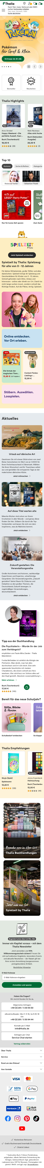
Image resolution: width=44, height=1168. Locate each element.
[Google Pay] (32, 1089)
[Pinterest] (27, 1119)
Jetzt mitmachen (20, 476)
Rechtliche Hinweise (22, 967)
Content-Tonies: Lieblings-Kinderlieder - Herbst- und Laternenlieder (32, 366)
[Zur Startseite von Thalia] (13, 3)
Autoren (7, 166)
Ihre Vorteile (6, 1069)
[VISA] (15, 1079)
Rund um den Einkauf (10, 1063)
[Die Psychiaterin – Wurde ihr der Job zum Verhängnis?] (22, 637)
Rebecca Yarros (11, 178)
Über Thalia (6, 1050)
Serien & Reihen (22, 166)
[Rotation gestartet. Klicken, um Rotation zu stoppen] (28, 66)
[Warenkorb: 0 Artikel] (39, 3)
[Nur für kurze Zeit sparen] (16, 207)
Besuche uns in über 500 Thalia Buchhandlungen (22, 830)
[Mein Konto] (29, 3)
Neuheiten (31, 83)
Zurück (34, 66)
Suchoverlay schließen (21, 9)
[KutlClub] (31, 1109)
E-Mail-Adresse (8, 972)
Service (4, 1057)
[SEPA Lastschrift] (14, 1089)
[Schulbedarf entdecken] (16, 720)
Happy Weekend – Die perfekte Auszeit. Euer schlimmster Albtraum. (13, 127)
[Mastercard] (28, 1079)
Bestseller (11, 83)
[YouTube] (22, 1129)
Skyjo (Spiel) (13, 773)
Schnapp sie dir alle (22, 43)
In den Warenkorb (27, 687)
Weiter (40, 66)
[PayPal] (29, 1099)
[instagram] (17, 1119)
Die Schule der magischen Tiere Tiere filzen (11, 366)
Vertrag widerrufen (22, 1043)
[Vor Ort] (24, 3)
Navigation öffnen (3, 10)
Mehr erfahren (8, 680)
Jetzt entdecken (20, 530)
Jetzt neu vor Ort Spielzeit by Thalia (22, 888)
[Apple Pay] (13, 1099)
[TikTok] (36, 1119)
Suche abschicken (14, 13)
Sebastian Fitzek (31, 178)
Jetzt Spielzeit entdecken (22, 255)
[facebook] (8, 1119)
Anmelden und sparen (22, 985)
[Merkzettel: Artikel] (34, 3)
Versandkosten (32, 1164)
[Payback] (13, 1109)
